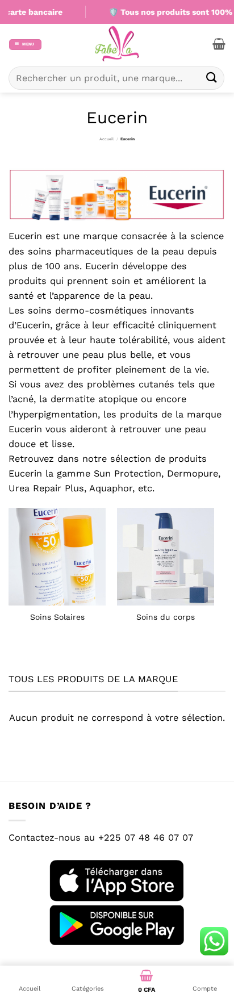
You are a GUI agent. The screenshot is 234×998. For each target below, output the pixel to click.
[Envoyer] (211, 78)
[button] (25, 44)
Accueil (106, 139)
